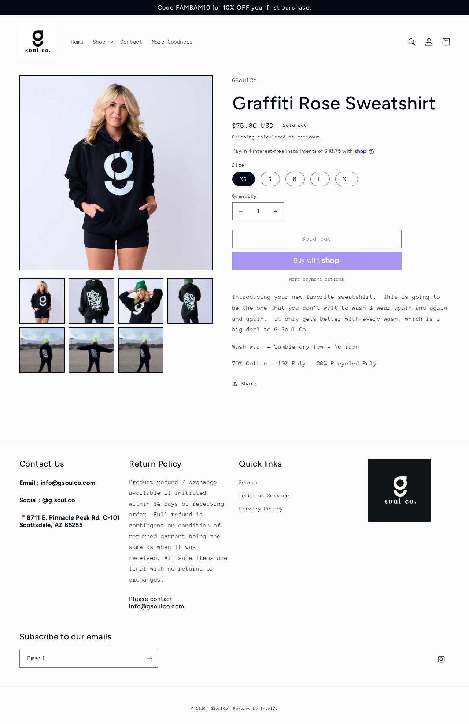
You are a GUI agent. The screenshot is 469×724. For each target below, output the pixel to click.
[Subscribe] (148, 659)
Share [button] (249, 383)
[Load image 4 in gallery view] (190, 301)
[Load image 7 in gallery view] (140, 350)
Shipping (243, 137)
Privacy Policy (261, 509)
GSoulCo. (221, 708)
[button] (102, 42)
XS (243, 179)
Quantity (244, 196)
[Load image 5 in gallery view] (42, 350)
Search (248, 482)
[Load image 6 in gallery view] (91, 350)
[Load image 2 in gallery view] (91, 301)
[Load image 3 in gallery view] (140, 301)
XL (346, 179)
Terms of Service (264, 495)
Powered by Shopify (255, 708)
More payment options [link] (317, 279)
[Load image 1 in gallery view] (42, 301)
